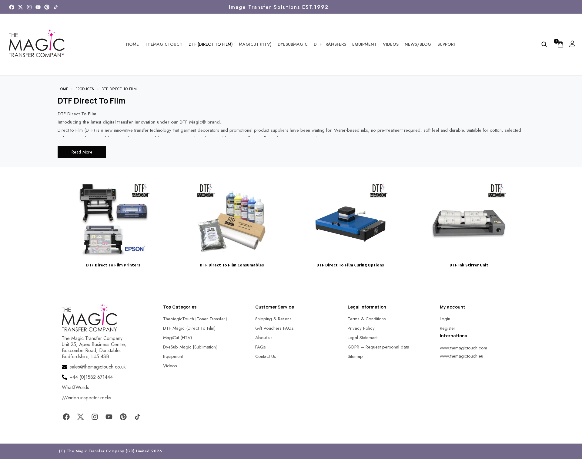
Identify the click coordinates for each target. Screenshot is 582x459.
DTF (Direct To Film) (211, 44)
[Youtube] (38, 7)
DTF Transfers (330, 44)
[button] (12, 446)
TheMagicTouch (163, 44)
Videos (391, 44)
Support (446, 44)
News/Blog (418, 44)
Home (132, 44)
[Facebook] (11, 7)
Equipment (364, 44)
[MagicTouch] (55, 7)
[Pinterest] (46, 7)
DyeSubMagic (293, 44)
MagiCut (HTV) (255, 44)
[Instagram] (29, 7)
